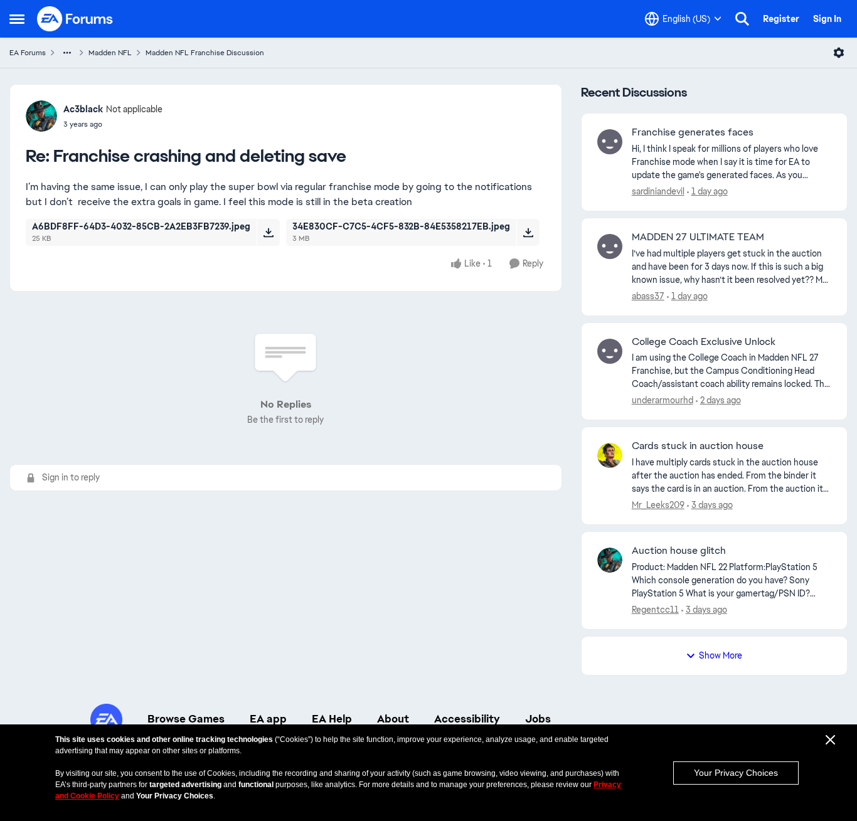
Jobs (538, 719)
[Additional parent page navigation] (67, 52)
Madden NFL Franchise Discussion (205, 53)
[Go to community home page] (75, 18)
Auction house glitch (679, 550)
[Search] (742, 18)
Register (781, 18)
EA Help (332, 719)
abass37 (648, 296)
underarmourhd (662, 400)
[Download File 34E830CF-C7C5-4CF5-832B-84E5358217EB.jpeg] (528, 232)
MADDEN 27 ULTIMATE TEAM (698, 237)
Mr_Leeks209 (658, 505)
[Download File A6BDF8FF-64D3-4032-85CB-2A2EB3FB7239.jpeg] (268, 232)
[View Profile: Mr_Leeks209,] (609, 455)
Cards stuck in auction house (698, 446)
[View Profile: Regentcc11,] (609, 560)
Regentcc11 (655, 609)
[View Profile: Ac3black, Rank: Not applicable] (41, 116)
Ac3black (83, 109)
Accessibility (467, 719)
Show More (720, 655)
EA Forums (27, 53)
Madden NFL (110, 53)
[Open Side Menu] (17, 18)
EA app (268, 719)
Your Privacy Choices (736, 773)
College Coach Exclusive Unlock (703, 342)
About (393, 719)
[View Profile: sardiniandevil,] (609, 141)
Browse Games (186, 719)
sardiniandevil (658, 191)
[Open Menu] (839, 52)
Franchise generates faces (692, 132)
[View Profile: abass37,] (609, 246)
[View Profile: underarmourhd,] (609, 351)
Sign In (827, 18)
